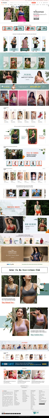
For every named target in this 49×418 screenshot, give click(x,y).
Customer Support (24, 400)
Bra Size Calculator (33, 395)
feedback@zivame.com (44, 400)
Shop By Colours (33, 398)
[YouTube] (44, 402)
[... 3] (29, 241)
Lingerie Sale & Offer (16, 402)
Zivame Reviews (33, 403)
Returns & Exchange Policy (25, 396)
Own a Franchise (45, 0)
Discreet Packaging (24, 398)
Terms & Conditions (24, 395)
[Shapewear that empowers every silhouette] (24, 154)
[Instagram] (41, 402)
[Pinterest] (42, 402)
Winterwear (15, 398)
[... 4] (39, 241)
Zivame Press (32, 400)
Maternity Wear (16, 399)
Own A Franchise (33, 402)
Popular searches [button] (24, 387)
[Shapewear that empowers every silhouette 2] (15, 163)
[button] (27, 2)
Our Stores (37, 0)
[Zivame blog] (43, 402)
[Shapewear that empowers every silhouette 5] (33, 163)
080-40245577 (43, 398)
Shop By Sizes (32, 397)
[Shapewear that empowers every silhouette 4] (27, 163)
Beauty (15, 400)
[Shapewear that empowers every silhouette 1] (9, 163)
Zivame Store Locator (33, 399)
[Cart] (41, 2)
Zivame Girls (15, 401)
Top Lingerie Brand (16, 404)
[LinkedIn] (45, 402)
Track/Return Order (30, 0)
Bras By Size (32, 396)
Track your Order (24, 397)
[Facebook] (39, 402)
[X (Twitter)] (40, 402)
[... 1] (8, 241)
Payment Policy (24, 399)
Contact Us (34, 0)
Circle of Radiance (33, 404)
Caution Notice (24, 401)
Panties (15, 396)
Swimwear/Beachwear (17, 403)
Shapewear (15, 397)
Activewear (15, 395)
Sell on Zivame (41, 0)
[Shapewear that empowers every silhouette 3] (21, 163)
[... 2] (18, 241)
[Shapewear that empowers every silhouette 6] (39, 163)
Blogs (26, 0)
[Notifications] (37, 2)
